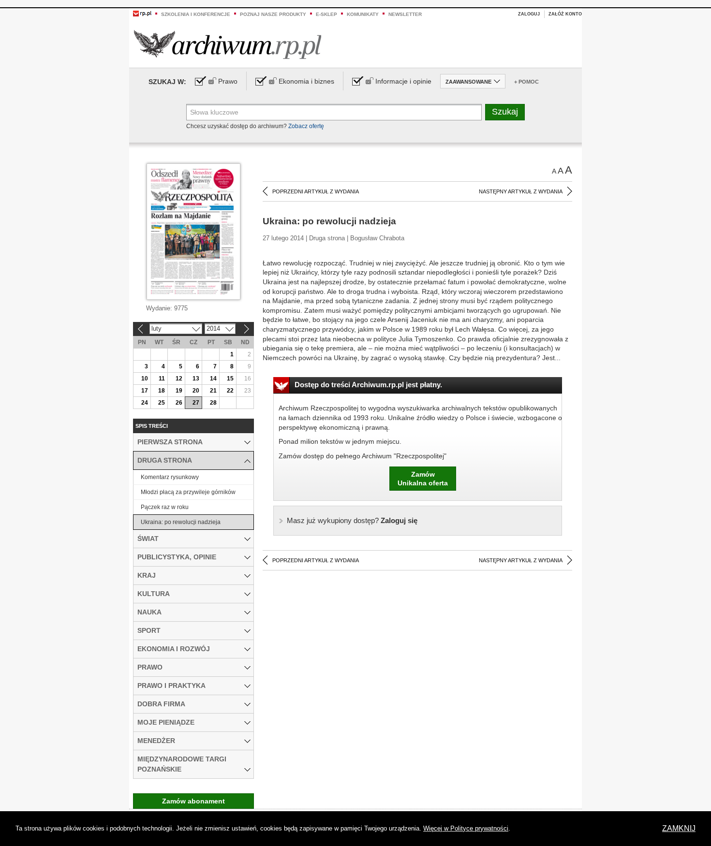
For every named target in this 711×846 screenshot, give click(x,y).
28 (213, 402)
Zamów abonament (193, 801)
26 (179, 402)
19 (179, 390)
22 (230, 390)
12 (179, 378)
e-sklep (326, 14)
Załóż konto (565, 14)
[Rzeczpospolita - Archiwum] (227, 44)
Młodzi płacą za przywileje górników (188, 492)
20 (196, 390)
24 (144, 402)
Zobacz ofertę (306, 126)
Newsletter (405, 14)
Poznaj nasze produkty (273, 14)
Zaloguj (529, 14)
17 (144, 390)
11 (162, 378)
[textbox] (334, 112)
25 (161, 402)
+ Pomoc (526, 82)
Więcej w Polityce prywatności (465, 828)
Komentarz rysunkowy (170, 477)
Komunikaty (363, 14)
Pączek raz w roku (165, 507)
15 (230, 378)
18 (161, 390)
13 (196, 378)
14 (213, 378)
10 (144, 378)
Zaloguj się (352, 520)
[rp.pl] (142, 13)
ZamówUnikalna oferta (423, 478)
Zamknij (679, 828)
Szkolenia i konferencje (195, 14)
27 (196, 402)
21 (213, 390)
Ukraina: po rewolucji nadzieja (181, 522)
